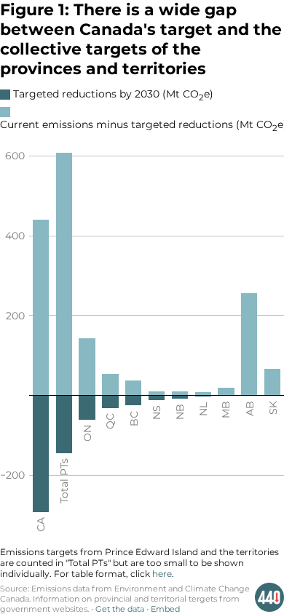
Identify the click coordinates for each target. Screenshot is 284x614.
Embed (165, 609)
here (162, 573)
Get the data (119, 609)
